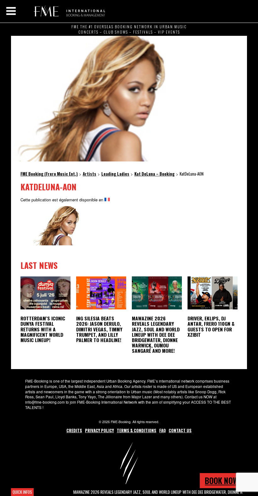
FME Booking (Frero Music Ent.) (68, 11)
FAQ (162, 430)
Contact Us (180, 430)
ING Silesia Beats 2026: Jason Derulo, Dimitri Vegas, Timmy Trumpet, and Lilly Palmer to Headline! (99, 329)
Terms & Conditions (136, 430)
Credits (74, 430)
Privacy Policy (99, 430)
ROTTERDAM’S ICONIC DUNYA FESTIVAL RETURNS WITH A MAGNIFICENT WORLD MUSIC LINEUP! (42, 329)
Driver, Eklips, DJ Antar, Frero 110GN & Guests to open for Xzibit (211, 326)
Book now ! (223, 480)
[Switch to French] (107, 200)
